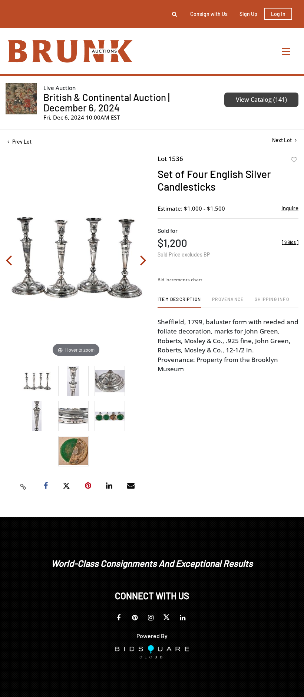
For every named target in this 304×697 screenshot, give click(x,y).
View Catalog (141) (261, 99)
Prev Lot (21, 141)
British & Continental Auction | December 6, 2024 (106, 102)
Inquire (289, 208)
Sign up (248, 14)
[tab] (179, 301)
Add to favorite (294, 160)
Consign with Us (209, 14)
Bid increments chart (180, 280)
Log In (278, 14)
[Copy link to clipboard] (23, 486)
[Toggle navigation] (286, 51)
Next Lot (282, 140)
